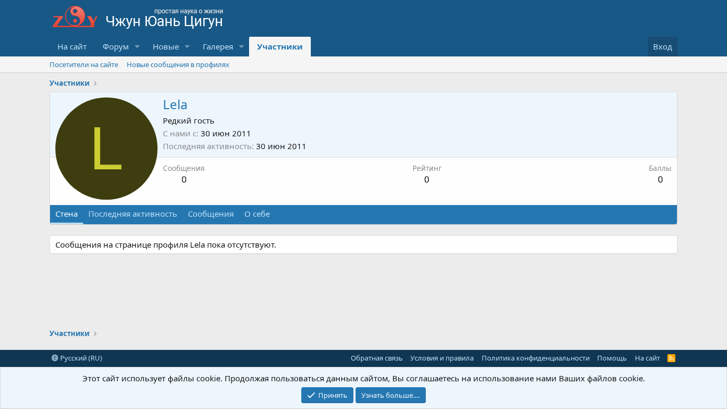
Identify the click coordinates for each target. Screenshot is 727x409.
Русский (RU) (80, 358)
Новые (166, 46)
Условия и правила (442, 358)
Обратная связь (377, 358)
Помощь (612, 358)
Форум (116, 46)
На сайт (72, 46)
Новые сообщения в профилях (178, 64)
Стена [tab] (66, 213)
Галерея (218, 46)
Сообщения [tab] (211, 213)
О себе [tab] (257, 213)
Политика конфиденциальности (536, 358)
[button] (137, 46)
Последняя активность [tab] (132, 213)
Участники (280, 46)
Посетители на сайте (83, 64)
